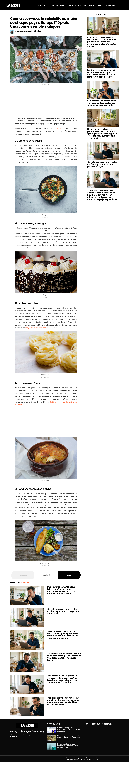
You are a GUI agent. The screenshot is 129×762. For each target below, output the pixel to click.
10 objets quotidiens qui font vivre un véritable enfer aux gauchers (69, 737)
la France (57, 128)
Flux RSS (95, 759)
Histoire (78, 5)
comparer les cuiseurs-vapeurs (36, 328)
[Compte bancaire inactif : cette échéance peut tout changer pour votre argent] (27, 617)
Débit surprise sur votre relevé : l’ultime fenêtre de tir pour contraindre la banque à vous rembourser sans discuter (61, 590)
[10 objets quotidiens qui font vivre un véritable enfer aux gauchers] (51, 738)
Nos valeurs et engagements (75, 758)
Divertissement (89, 5)
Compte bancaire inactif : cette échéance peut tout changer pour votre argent (63, 611)
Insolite (100, 5)
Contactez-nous (101, 758)
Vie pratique (110, 5)
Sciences (54, 5)
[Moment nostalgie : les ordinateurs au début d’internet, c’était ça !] (51, 730)
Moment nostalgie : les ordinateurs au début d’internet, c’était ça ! (68, 729)
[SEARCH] (126, 5)
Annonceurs (89, 758)
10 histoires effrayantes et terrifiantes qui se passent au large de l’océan (67, 745)
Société (46, 5)
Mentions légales (86, 759)
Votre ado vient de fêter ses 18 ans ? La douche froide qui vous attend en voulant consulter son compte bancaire (64, 657)
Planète (63, 5)
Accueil (38, 5)
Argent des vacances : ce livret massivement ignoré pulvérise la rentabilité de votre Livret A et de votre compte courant (62, 634)
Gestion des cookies (72, 759)
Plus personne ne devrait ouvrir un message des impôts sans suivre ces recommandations (101, 103)
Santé (70, 5)
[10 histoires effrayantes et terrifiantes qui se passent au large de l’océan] (51, 746)
